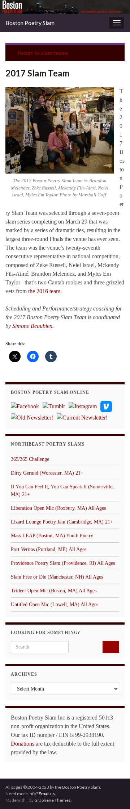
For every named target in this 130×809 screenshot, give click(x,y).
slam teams (54, 53)
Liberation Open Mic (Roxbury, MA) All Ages (58, 508)
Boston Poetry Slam (30, 22)
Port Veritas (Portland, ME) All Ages (48, 549)
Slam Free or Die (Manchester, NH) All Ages (57, 577)
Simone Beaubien (32, 326)
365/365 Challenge (30, 459)
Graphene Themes (52, 800)
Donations (22, 744)
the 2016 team (44, 291)
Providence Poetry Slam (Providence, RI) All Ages (63, 563)
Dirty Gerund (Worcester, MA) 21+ (47, 473)
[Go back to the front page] (65, 7)
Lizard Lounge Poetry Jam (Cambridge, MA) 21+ (62, 522)
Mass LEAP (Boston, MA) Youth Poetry (52, 535)
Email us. (47, 793)
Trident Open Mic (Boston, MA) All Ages (53, 590)
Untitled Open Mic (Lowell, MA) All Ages (54, 604)
